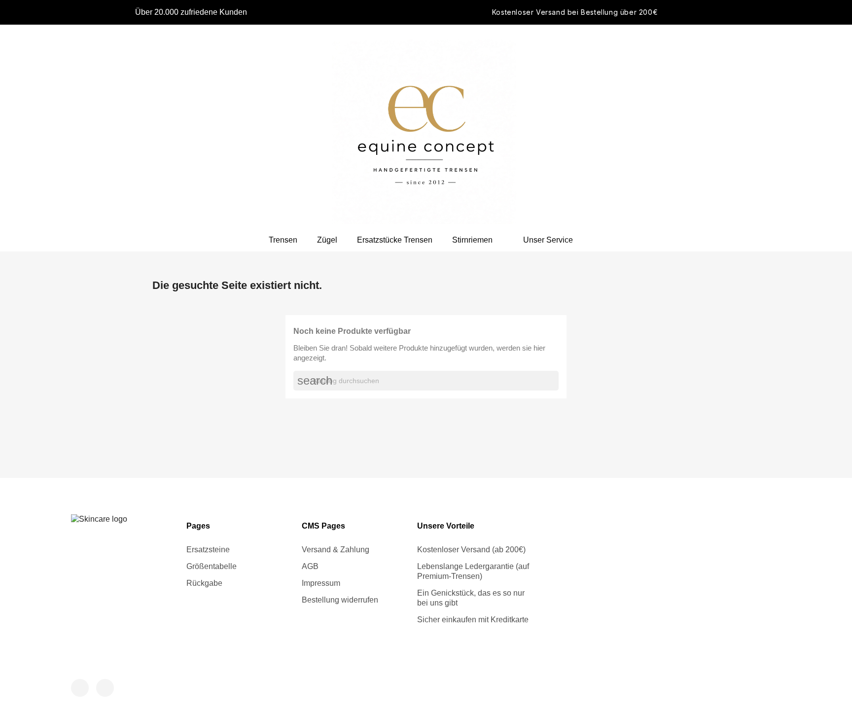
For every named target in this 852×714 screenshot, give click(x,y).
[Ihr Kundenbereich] (687, 127)
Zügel (327, 240)
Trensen (283, 240)
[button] (703, 126)
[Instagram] (105, 688)
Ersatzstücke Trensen (394, 240)
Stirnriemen (472, 240)
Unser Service (548, 240)
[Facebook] (80, 688)
